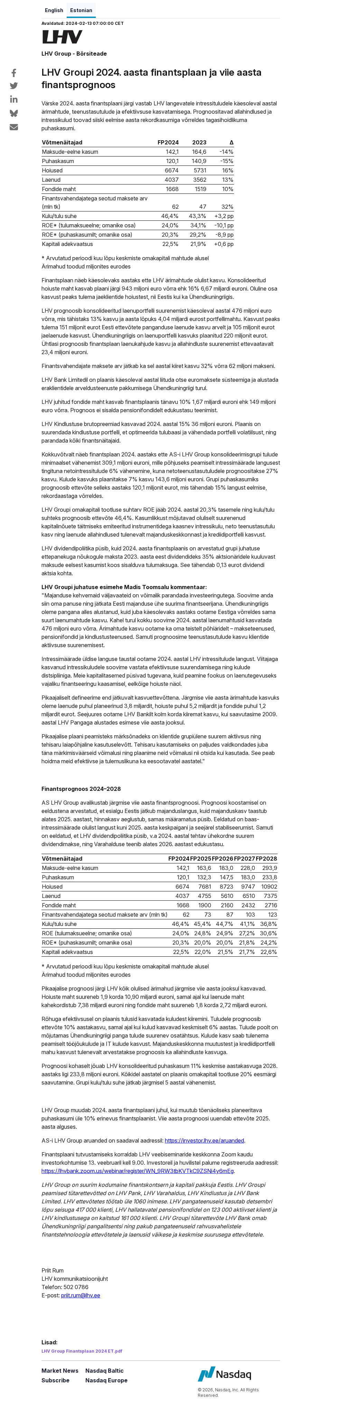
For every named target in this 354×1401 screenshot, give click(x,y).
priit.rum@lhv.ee (80, 1295)
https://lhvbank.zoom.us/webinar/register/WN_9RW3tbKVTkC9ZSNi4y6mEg (137, 1170)
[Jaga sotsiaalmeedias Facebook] (14, 73)
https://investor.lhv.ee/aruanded (204, 1140)
